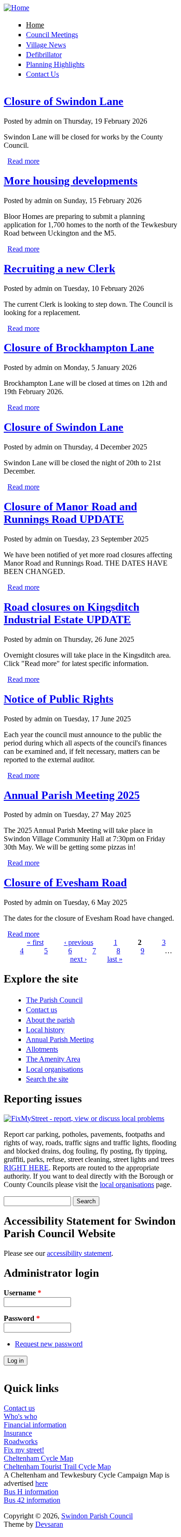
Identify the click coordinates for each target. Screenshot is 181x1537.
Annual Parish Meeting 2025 (72, 795)
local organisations (127, 1184)
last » (115, 959)
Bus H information (31, 1492)
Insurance (18, 1433)
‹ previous (78, 942)
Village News (46, 45)
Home (35, 25)
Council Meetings (52, 35)
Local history (45, 1030)
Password (22, 1318)
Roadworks (21, 1441)
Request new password (49, 1344)
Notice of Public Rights (58, 699)
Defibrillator (44, 55)
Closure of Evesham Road (65, 883)
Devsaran (49, 1524)
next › (78, 959)
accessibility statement (79, 1253)
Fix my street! (24, 1450)
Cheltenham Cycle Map (38, 1458)
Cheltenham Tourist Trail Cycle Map (57, 1467)
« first (35, 942)
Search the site (47, 1079)
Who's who (20, 1416)
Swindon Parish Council (97, 1516)
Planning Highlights (55, 64)
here (41, 1483)
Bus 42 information (32, 1500)
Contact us (41, 1010)
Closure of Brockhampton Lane (79, 348)
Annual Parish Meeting (60, 1039)
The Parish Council (54, 1000)
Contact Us (42, 74)
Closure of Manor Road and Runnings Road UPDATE (70, 513)
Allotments (42, 1049)
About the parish (50, 1020)
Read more (23, 161)
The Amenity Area (53, 1059)
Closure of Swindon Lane (63, 101)
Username (22, 1293)
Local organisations (54, 1069)
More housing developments (70, 181)
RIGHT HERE (26, 1168)
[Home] (16, 8)
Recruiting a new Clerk (59, 269)
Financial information (35, 1425)
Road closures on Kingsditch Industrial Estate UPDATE (71, 613)
